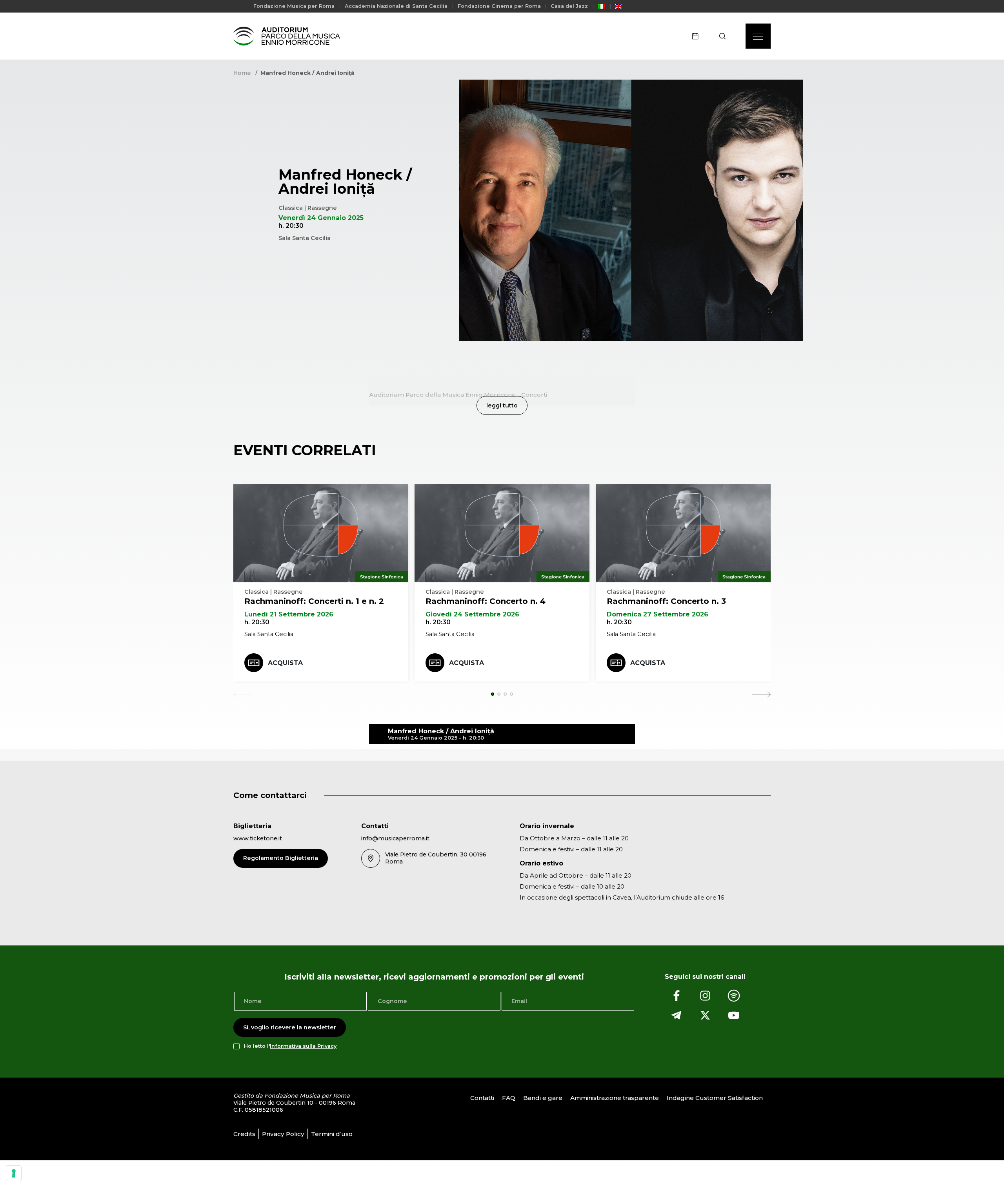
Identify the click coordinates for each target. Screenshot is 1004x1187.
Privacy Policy (283, 1134)
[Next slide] (761, 694)
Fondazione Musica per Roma (294, 6)
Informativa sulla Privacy (303, 1046)
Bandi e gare (542, 1098)
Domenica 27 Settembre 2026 (657, 614)
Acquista (285, 663)
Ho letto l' (290, 1046)
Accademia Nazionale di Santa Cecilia (396, 6)
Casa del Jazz (569, 6)
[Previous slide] (242, 694)
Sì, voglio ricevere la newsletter (289, 1027)
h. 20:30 (256, 622)
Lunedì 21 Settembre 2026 (288, 614)
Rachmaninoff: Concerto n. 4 (486, 601)
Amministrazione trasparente (614, 1098)
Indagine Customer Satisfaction (715, 1098)
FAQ (508, 1098)
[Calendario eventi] (697, 36)
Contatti (482, 1098)
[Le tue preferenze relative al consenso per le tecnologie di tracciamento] (13, 1173)
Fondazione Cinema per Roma (499, 6)
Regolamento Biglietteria (280, 858)
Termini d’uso (332, 1134)
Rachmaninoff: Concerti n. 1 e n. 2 (314, 601)
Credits (244, 1134)
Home (242, 72)
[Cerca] (724, 36)
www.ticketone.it (257, 838)
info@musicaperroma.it (395, 838)
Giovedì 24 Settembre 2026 (472, 614)
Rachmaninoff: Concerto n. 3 (666, 601)
